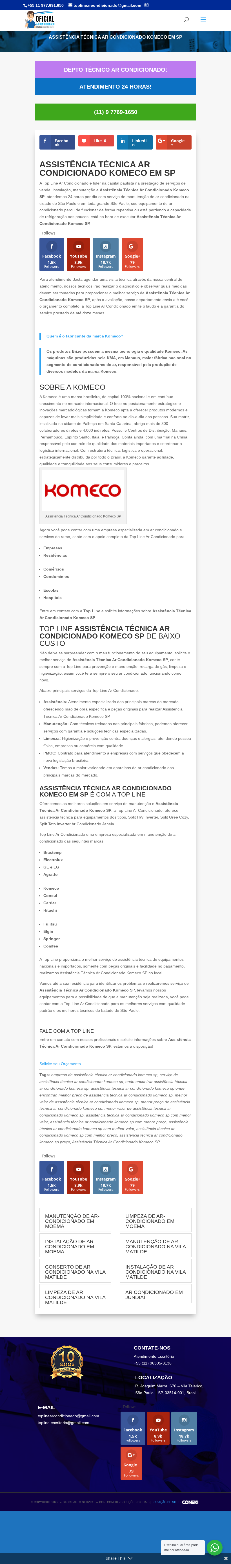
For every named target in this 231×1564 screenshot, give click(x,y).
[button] (115, 361)
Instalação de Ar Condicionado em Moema (69, 1246)
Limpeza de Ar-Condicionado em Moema (149, 1221)
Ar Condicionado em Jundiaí (154, 1294)
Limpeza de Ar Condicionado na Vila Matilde (75, 1297)
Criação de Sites (167, 1502)
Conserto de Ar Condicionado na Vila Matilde (75, 1272)
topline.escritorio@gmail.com (63, 1422)
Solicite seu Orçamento (60, 1063)
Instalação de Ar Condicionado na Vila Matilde (155, 1272)
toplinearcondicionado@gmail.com (68, 1416)
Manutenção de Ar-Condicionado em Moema (72, 1221)
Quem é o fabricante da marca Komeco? (84, 336)
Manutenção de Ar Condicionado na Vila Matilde (155, 1246)
